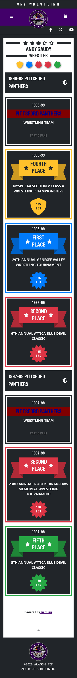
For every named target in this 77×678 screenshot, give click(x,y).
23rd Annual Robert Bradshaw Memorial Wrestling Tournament (38, 489)
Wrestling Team (39, 122)
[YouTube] (71, 30)
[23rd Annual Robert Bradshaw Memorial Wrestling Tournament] (48, 66)
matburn (46, 612)
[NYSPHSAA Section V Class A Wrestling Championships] (20, 66)
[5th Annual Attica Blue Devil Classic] (57, 66)
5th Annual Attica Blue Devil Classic (38, 565)
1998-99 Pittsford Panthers (27, 82)
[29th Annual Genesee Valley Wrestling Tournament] (29, 66)
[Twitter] (60, 30)
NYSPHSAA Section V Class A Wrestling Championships (38, 188)
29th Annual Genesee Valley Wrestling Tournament (38, 262)
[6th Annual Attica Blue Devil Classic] (39, 66)
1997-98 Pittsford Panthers (27, 380)
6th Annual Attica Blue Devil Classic (38, 336)
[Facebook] (50, 30)
